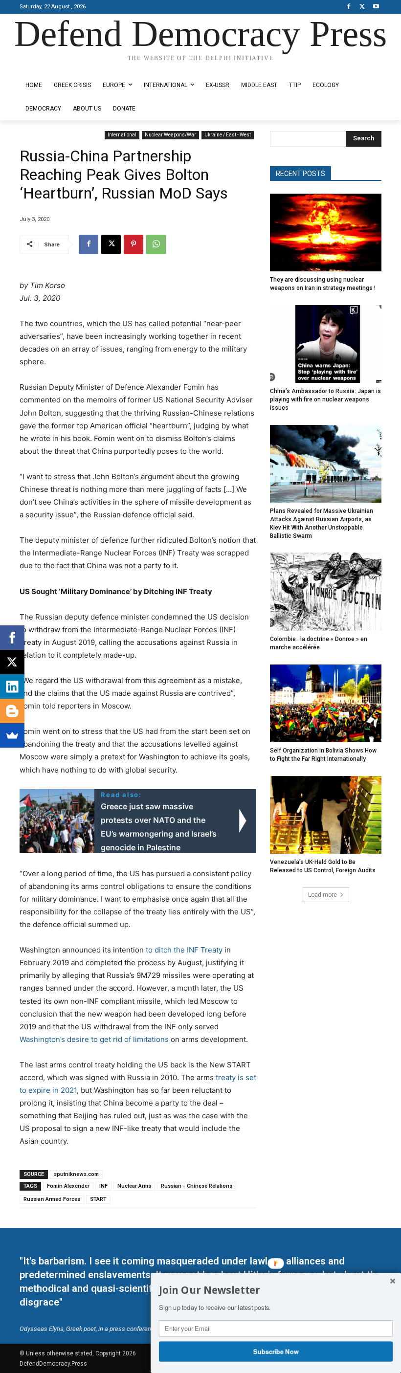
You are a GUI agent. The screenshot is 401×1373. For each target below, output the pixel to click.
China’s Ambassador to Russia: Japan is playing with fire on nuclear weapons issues (325, 399)
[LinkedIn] (12, 686)
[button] (276, 1290)
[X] (362, 7)
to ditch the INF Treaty (184, 949)
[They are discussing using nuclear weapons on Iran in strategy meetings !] (325, 233)
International (122, 134)
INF (103, 1186)
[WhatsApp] (156, 244)
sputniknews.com (76, 1174)
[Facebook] (349, 7)
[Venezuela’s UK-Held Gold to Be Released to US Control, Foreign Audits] (325, 815)
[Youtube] (375, 7)
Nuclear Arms (134, 1186)
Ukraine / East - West (227, 134)
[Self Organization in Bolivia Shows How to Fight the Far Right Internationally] (325, 703)
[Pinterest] (133, 244)
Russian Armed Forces (51, 1199)
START (98, 1199)
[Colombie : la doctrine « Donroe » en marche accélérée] (325, 592)
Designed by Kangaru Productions (58, 66)
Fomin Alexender (68, 1186)
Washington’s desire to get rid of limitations (94, 1039)
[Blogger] (12, 711)
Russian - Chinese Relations (196, 1186)
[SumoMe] (12, 735)
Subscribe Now (276, 1351)
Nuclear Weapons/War (170, 134)
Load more (322, 894)
